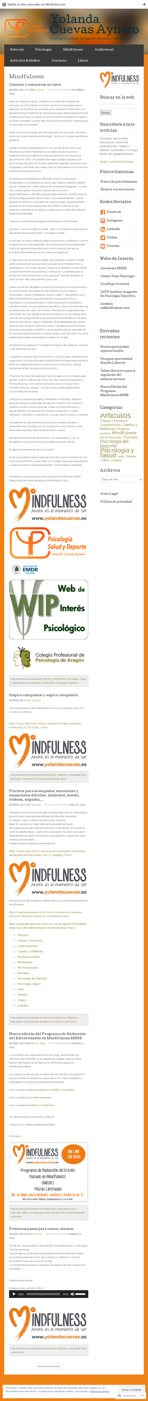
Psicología (43, 49)
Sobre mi (17, 49)
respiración (73, 682)
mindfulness (48, 682)
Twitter (112, 237)
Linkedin (113, 229)
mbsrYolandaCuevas (39, 1212)
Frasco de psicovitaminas (118, 182)
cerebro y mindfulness (42, 1105)
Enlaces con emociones (117, 189)
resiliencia (16, 1216)
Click (65, 480)
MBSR (25, 1212)
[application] (48, 1294)
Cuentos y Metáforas (30, 951)
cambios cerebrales (40, 1097)
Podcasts (61, 774)
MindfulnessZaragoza (47, 778)
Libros (83, 60)
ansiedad (33, 1021)
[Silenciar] (72, 1294)
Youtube (112, 246)
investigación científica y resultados (53, 1089)
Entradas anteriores (49, 1366)
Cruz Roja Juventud (114, 284)
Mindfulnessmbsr (75, 1212)
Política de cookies (99, 1391)
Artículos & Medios (25, 60)
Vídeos (22, 1000)
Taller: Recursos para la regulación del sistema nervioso (117, 375)
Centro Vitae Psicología (117, 276)
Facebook (113, 212)
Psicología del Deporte (32, 978)
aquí (18, 1136)
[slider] (81, 1293)
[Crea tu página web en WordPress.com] (74, 4)
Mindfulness (73, 49)
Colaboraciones (27, 946)
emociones (56, 1021)
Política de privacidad (116, 502)
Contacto (58, 60)
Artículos (47, 679)
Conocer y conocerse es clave (35, 85)
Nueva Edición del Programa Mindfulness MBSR (114, 391)
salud (63, 778)
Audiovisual (104, 49)
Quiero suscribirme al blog (116, 161)
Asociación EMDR (113, 268)
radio (21, 989)
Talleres (22, 994)
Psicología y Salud (76, 679)
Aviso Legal (109, 494)
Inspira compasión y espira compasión (43, 695)
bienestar (35, 682)
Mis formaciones (28, 967)
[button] (48, 504)
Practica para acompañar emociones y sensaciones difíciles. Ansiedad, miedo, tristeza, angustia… (44, 796)
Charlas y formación (30, 940)
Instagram (114, 220)
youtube (23, 1005)
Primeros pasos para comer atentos (41, 1229)
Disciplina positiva (29, 956)
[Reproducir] (14, 1294)
